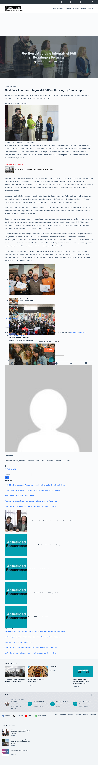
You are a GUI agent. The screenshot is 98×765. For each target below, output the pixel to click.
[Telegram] (71, 363)
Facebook (8, 319)
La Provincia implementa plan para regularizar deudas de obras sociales (31, 506)
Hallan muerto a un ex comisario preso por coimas (41, 569)
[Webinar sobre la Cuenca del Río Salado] (5, 752)
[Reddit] (41, 363)
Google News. (20, 335)
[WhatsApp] (56, 363)
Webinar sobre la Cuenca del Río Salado (19, 496)
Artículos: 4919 (10, 469)
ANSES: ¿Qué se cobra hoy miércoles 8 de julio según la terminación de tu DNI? (81, 681)
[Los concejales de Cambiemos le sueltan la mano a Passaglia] (16, 545)
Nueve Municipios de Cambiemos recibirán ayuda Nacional (44, 593)
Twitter (15, 319)
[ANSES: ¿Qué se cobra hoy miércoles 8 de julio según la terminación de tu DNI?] (83, 671)
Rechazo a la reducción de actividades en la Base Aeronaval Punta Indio (31, 501)
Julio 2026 (53, 666)
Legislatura (19, 1)
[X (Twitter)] (27, 363)
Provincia (33, 1)
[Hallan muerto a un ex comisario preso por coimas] (16, 569)
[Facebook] (12, 363)
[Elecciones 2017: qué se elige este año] (16, 617)
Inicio (6, 1)
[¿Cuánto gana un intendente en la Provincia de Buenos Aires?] (15, 671)
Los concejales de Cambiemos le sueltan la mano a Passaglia (44, 545)
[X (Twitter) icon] (5, 466)
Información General (58, 61)
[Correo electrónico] (85, 363)
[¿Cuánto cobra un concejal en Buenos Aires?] (38, 671)
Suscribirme (49, 349)
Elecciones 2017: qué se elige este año (38, 617)
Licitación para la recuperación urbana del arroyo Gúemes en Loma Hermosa (32, 490)
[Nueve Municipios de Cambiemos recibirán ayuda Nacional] (16, 593)
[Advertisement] (49, 24)
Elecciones (12, 1)
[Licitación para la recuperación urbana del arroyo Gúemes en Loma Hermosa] (5, 742)
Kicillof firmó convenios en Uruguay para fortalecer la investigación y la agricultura (35, 485)
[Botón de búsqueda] (7, 477)
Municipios (26, 1)
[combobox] (18, 474)
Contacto (40, 1)
